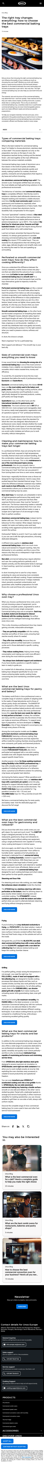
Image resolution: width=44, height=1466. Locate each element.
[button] (22, 129)
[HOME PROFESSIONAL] (22, 3)
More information (26, 1457)
